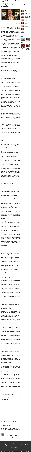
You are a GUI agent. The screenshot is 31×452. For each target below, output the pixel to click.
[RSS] (26, 0)
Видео (22, 1)
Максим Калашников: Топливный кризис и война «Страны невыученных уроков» (23, 42)
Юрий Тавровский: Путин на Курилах (27, 41)
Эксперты (13, 0)
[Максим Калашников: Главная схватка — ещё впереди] (22, 14)
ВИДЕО (22, 36)
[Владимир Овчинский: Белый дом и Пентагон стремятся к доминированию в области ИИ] (22, 29)
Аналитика (9, 1)
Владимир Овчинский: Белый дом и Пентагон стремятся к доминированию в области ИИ (27, 29)
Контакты (18, 0)
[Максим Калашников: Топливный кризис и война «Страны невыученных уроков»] (23, 39)
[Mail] (25, 0)
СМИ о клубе (16, 0)
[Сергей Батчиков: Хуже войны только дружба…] (22, 23)
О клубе (7, 0)
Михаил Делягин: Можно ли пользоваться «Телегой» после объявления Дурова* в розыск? (28, 48)
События (12, 1)
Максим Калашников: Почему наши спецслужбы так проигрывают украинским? (23, 48)
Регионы (15, 1)
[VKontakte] (28, 0)
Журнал (18, 1)
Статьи (5, 3)
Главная (1, 3)
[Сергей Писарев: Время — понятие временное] (22, 26)
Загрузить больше (25, 34)
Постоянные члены (10, 0)
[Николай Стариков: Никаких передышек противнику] (22, 32)
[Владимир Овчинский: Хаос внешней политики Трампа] (22, 11)
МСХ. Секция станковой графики (14, 449)
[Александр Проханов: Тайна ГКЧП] (22, 20)
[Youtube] (29, 0)
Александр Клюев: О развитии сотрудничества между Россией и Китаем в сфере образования (27, 17)
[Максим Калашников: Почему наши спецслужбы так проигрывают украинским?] (23, 45)
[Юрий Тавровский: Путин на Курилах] (28, 39)
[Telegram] (27, 0)
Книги (20, 1)
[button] (29, 1)
